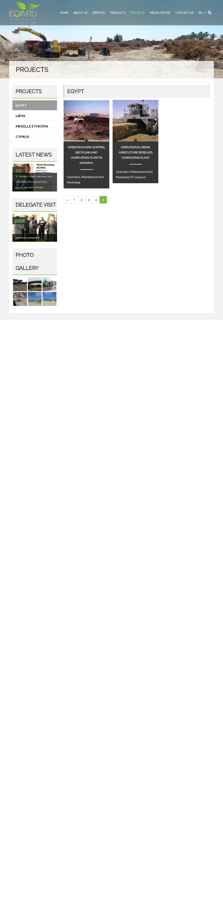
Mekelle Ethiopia (32, 126)
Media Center (160, 12)
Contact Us (184, 12)
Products (118, 12)
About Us (80, 12)
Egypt (21, 105)
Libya (20, 116)
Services (99, 12)
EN (200, 12)
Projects (138, 12)
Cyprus (22, 136)
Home (64, 12)
